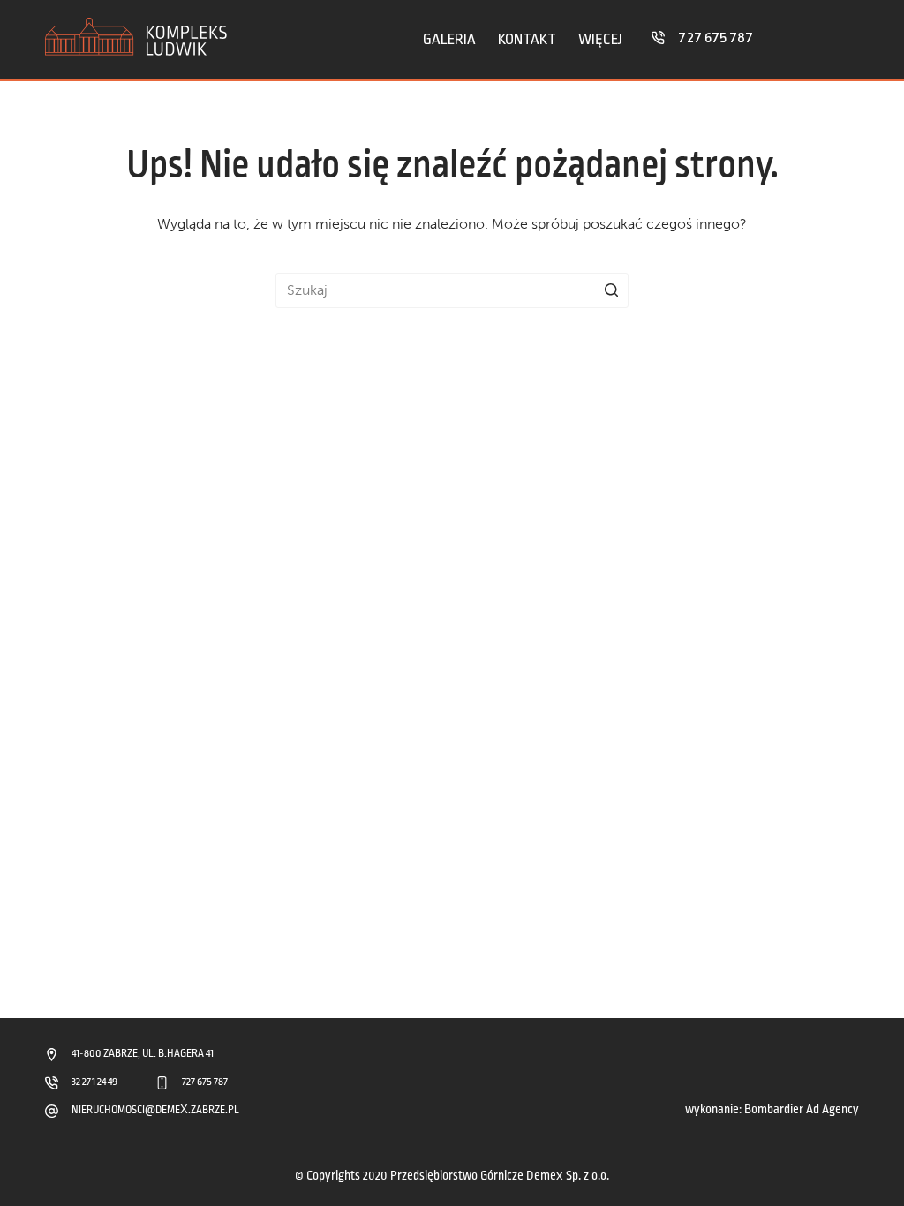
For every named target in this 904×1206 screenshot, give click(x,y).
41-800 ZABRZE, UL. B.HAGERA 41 (143, 1053)
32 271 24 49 (94, 1081)
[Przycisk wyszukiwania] (611, 290)
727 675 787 (715, 37)
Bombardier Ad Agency (801, 1109)
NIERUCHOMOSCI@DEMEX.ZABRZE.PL (155, 1110)
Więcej (600, 39)
